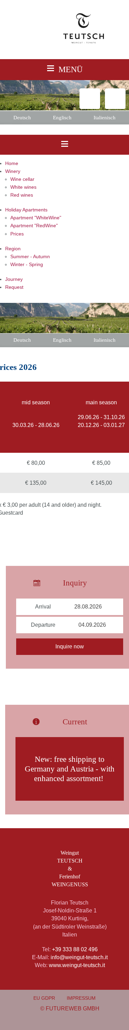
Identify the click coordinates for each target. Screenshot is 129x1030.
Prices (17, 234)
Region (13, 248)
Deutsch (22, 117)
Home (11, 163)
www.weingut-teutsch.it (77, 965)
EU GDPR (44, 998)
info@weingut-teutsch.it (79, 957)
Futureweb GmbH (72, 1008)
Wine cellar (22, 179)
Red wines (21, 195)
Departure (43, 625)
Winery (12, 171)
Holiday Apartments (26, 209)
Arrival (43, 607)
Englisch (62, 117)
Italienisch (105, 117)
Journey (14, 279)
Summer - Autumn (30, 256)
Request (14, 287)
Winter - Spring (26, 264)
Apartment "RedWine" (34, 225)
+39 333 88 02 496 (75, 949)
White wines (23, 187)
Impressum (81, 998)
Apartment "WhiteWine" (35, 217)
